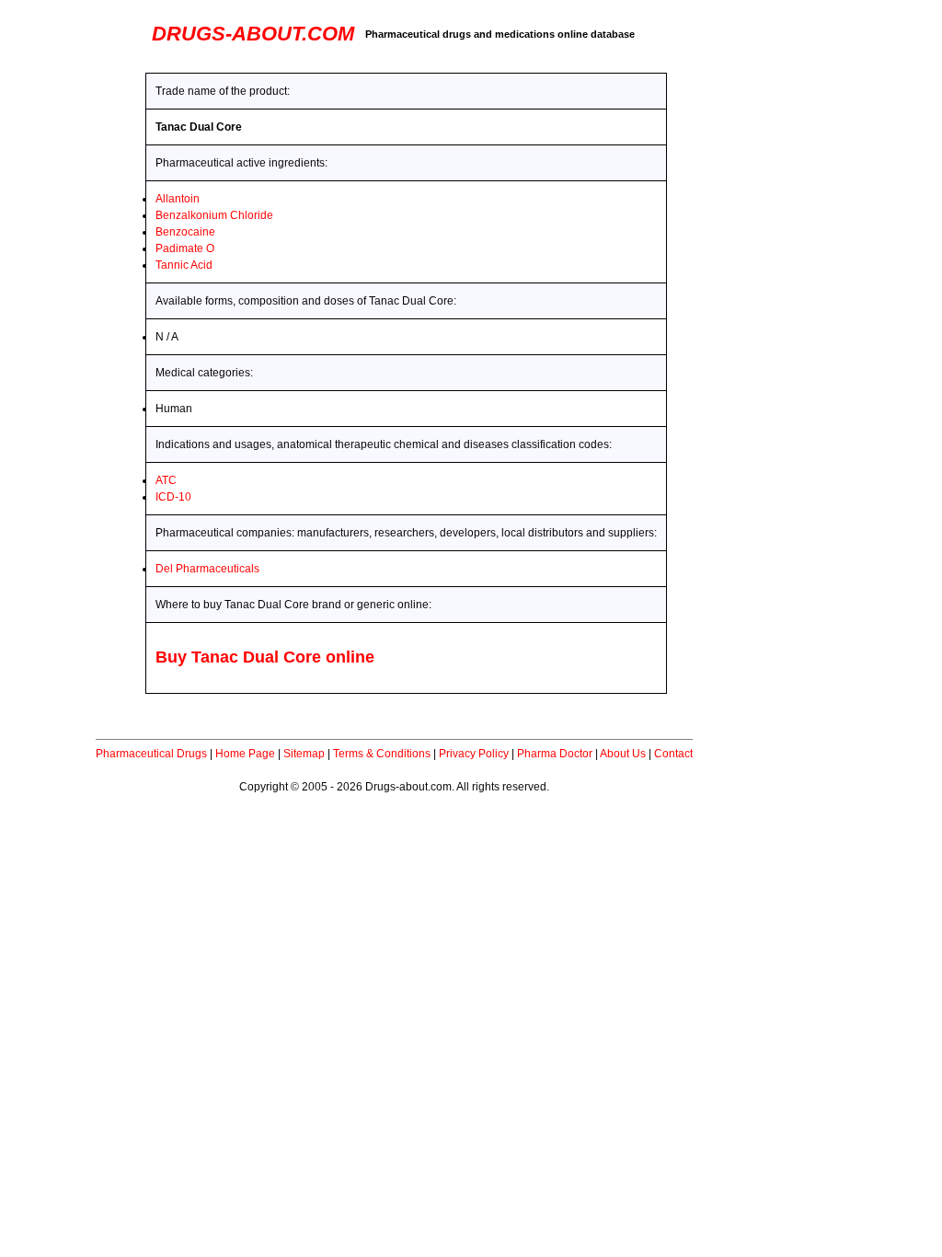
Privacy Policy (474, 753)
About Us (623, 753)
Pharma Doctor (554, 753)
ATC (166, 480)
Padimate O (184, 248)
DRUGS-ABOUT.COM (253, 33)
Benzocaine (185, 231)
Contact (673, 753)
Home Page (245, 753)
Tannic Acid (184, 265)
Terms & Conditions (382, 753)
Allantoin (177, 198)
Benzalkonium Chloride (214, 215)
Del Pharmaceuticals (207, 568)
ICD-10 (173, 496)
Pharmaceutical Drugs (151, 753)
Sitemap (304, 753)
